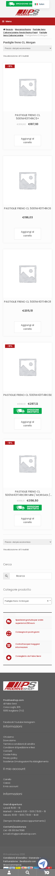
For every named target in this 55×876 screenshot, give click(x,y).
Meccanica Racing (23, 29)
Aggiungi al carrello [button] (27, 140)
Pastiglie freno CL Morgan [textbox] (26, 601)
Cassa (6, 782)
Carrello (7, 779)
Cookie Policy (10, 754)
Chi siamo (8, 736)
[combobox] (27, 601)
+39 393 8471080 (16, 830)
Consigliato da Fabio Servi (28, 656)
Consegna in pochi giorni (27, 632)
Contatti (7, 750)
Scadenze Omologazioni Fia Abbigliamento (26, 761)
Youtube (18, 722)
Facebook (8, 722)
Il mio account (10, 786)
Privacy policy (10, 758)
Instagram (29, 722)
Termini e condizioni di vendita (19, 743)
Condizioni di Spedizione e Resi (19, 747)
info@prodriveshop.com (23, 833)
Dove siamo (9, 740)
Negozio (9, 29)
